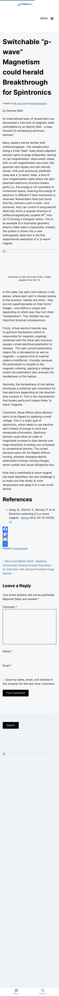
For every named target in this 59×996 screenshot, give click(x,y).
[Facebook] (29, 529)
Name (7, 651)
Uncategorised (20, 548)
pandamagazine (39, 103)
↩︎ (10, 521)
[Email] (29, 539)
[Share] (29, 544)
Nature (25, 517)
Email (7, 665)
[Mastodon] (29, 534)
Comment (10, 607)
